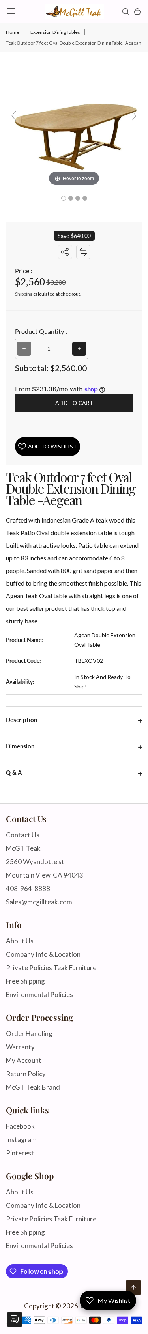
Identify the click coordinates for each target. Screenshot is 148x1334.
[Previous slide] (14, 116)
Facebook (20, 1126)
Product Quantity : (41, 331)
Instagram (21, 1139)
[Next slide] (134, 116)
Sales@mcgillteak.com (39, 902)
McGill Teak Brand (33, 1087)
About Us (20, 941)
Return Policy (26, 1074)
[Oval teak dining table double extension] (63, 198)
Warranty (20, 1047)
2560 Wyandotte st (35, 862)
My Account (23, 1060)
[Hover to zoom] (74, 119)
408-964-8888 (28, 888)
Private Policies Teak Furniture (51, 968)
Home (12, 32)
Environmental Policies (39, 994)
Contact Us (22, 835)
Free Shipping (25, 981)
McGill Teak (23, 848)
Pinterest (20, 1153)
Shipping (23, 294)
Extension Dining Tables (55, 32)
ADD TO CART (74, 403)
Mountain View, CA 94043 (44, 875)
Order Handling (29, 1033)
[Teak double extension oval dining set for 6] (84, 198)
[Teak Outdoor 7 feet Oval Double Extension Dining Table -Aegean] (70, 198)
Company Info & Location (43, 954)
